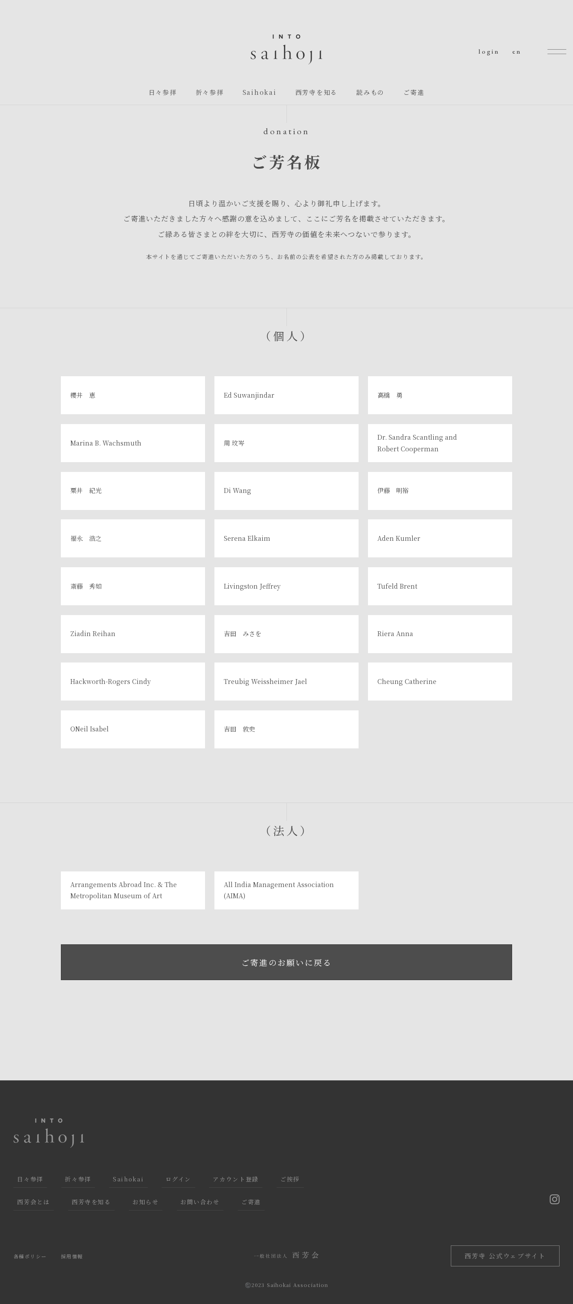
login (489, 51)
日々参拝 (163, 92)
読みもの (370, 92)
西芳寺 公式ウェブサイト (505, 1255)
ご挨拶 (290, 1179)
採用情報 (72, 1256)
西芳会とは (33, 1202)
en (517, 51)
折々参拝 (210, 92)
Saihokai (260, 92)
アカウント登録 (235, 1179)
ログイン (179, 1179)
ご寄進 (413, 92)
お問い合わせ (200, 1202)
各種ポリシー (30, 1256)
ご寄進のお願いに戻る (286, 962)
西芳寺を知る (316, 92)
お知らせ (146, 1202)
